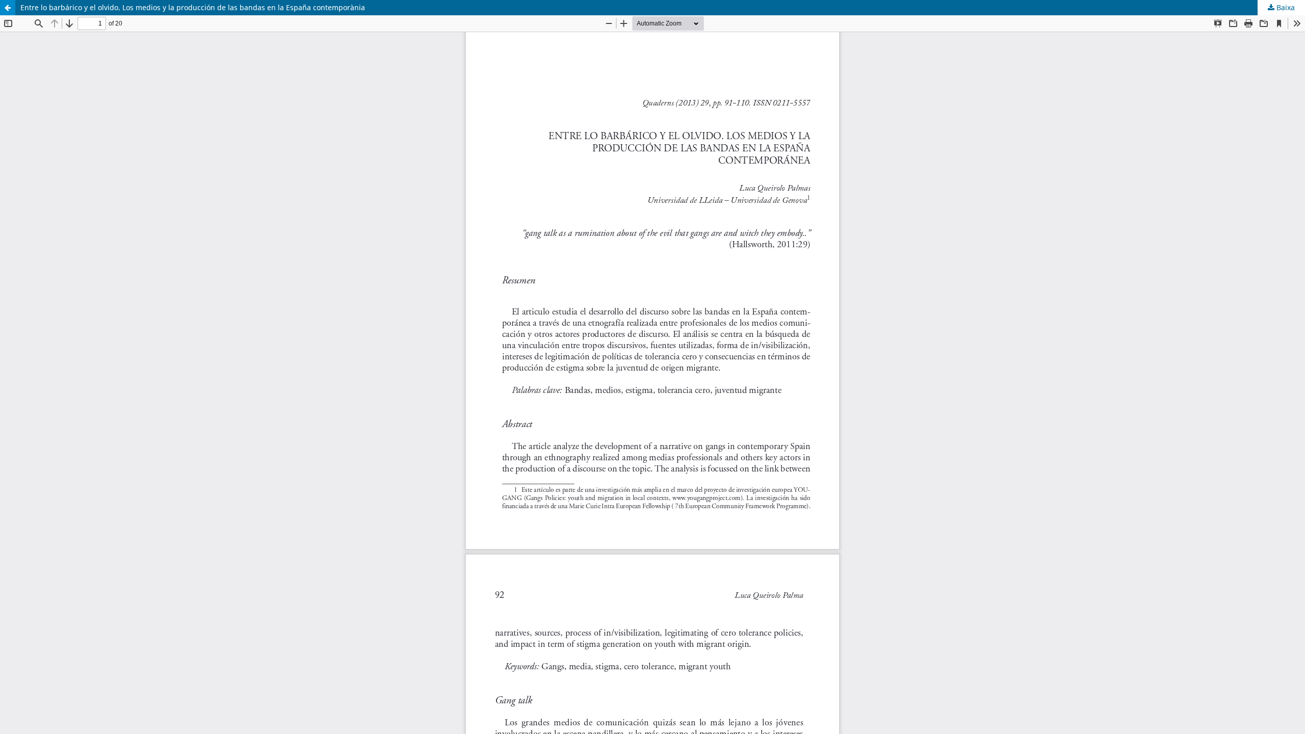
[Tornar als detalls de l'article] (7, 7)
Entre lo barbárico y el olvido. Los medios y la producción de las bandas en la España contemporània (192, 7)
